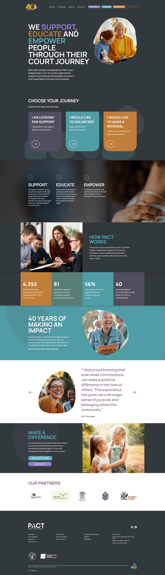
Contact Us (81, 7)
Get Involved (61, 7)
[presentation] (30, 392)
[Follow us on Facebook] (132, 527)
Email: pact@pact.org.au (121, 540)
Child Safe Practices (91, 534)
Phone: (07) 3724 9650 (119, 543)
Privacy (86, 537)
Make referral (119, 7)
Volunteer (106, 7)
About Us (71, 7)
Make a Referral (61, 537)
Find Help (52, 7)
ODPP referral (132, 7)
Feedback (87, 539)
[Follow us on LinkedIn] (136, 527)
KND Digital (33, 570)
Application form (40, 458)
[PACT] (33, 6)
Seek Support (94, 7)
